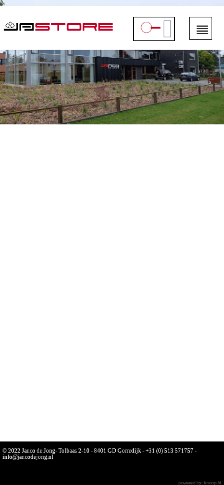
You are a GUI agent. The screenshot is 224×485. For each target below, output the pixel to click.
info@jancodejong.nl (28, 457)
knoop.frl (213, 483)
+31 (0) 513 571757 (170, 451)
